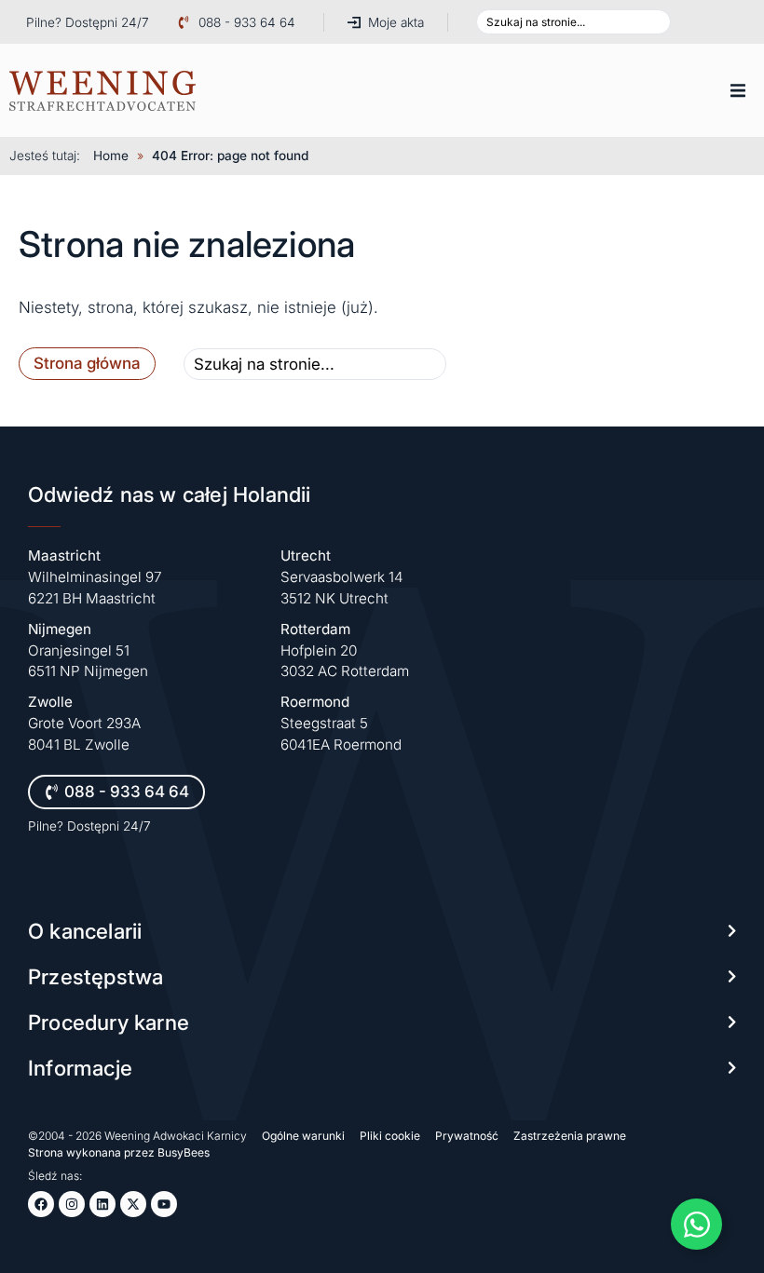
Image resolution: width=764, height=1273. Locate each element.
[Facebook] (41, 1204)
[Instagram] (72, 1204)
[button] (738, 90)
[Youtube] (164, 1204)
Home (111, 155)
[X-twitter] (133, 1204)
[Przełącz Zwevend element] (696, 1224)
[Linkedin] (102, 1204)
